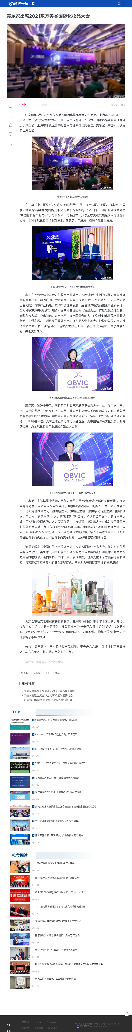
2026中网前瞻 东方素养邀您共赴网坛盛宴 (56, 720)
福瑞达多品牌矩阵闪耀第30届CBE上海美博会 (58, 921)
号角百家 (51, 1022)
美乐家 (36, 672)
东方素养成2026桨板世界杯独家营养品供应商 (58, 792)
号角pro (38, 1022)
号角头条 (24, 1028)
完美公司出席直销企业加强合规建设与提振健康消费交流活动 (65, 806)
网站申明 (52, 1028)
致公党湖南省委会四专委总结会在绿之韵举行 (57, 821)
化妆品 (24, 672)
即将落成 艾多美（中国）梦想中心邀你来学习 (58, 748)
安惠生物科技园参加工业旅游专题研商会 (55, 978)
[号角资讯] (18, 3)
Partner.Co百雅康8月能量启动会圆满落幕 (56, 734)
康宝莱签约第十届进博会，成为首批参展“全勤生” (59, 835)
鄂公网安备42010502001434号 (94, 1026)
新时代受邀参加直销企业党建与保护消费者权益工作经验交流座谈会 (69, 964)
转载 (57, 672)
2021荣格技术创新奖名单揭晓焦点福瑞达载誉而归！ (61, 906)
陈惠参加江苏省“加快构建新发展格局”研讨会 (57, 935)
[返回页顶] (126, 1012)
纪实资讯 (24, 1022)
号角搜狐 (38, 1028)
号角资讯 (86, 1024)
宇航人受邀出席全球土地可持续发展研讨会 (48, 695)
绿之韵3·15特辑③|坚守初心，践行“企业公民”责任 (60, 892)
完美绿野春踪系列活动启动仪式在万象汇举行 (49, 691)
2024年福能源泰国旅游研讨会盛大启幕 (55, 863)
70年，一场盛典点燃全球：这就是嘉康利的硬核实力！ (62, 763)
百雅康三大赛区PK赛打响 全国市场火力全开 (57, 777)
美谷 (47, 672)
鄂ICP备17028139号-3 (109, 1024)
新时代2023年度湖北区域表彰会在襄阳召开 (57, 877)
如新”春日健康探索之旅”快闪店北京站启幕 (48, 700)
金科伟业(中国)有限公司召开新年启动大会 (56, 949)
